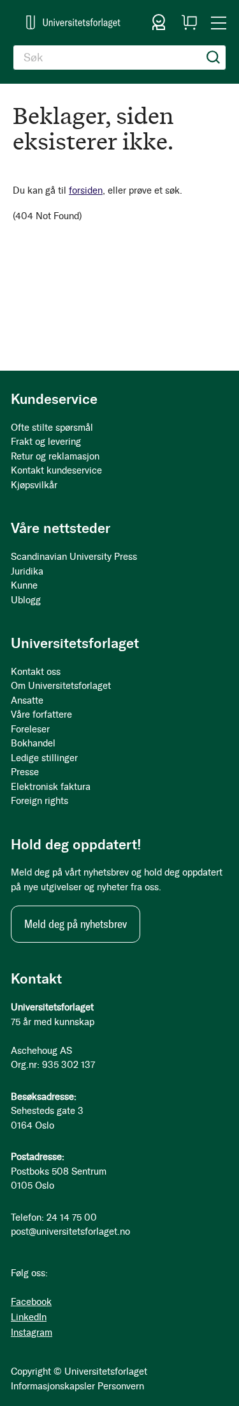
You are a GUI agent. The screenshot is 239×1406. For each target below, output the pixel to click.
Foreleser (30, 729)
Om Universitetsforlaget (61, 685)
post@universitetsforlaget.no (70, 1231)
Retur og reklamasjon (55, 456)
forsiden (86, 190)
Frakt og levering (46, 441)
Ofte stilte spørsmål (52, 427)
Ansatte (27, 700)
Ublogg (26, 600)
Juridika (27, 571)
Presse (25, 772)
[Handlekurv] (189, 22)
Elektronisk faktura (51, 786)
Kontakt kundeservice (56, 470)
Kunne (24, 585)
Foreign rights (39, 801)
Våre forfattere (41, 714)
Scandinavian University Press (74, 556)
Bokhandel (33, 743)
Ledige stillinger (44, 758)
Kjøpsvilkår (34, 485)
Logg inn (159, 22)
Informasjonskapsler (53, 1386)
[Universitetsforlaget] (73, 22)
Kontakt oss (36, 671)
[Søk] (213, 57)
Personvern (121, 1386)
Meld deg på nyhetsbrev (75, 924)
